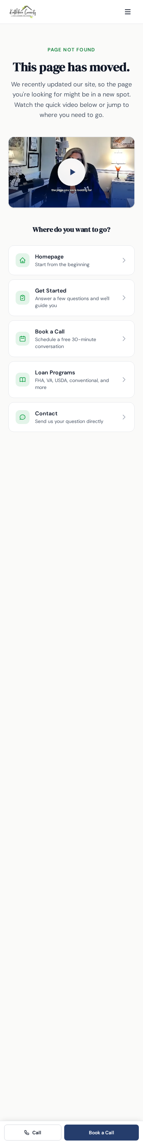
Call (36, 1132)
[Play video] (71, 172)
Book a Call (101, 1132)
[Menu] (128, 12)
